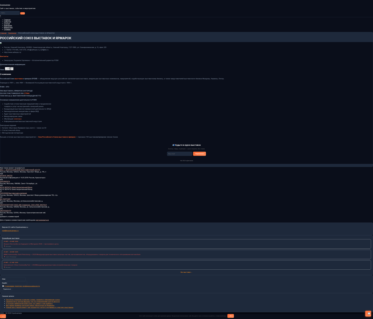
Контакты (4, 56)
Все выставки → (186, 272)
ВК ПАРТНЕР (5, 199)
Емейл (4, 283)
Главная (7, 20)
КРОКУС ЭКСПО (6, 176)
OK (231, 316)
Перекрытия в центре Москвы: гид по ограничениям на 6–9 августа (33, 302)
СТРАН (26, 93)
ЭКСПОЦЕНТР (5, 211)
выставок (19, 79)
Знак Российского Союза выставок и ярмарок (56, 137)
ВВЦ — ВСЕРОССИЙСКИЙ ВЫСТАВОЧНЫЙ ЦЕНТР (20, 170)
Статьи (7, 24)
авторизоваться (42, 220)
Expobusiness (5, 5)
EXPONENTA (5, 181)
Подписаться (199, 153)
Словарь (7, 29)
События (7, 22)
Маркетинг (8, 28)
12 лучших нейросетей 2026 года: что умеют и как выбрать (29, 303)
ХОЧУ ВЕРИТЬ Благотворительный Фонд (16, 187)
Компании (8, 26)
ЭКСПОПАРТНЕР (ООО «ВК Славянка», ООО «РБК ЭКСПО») (23, 205)
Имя (3, 279)
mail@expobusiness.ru (10, 231)
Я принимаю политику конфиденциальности (22, 286)
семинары (18, 119)
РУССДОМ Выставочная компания (13, 193)
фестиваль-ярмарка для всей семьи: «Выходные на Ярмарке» (30, 305)
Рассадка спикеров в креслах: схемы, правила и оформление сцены (33, 300)
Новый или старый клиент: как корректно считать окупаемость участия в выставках (39, 307)
